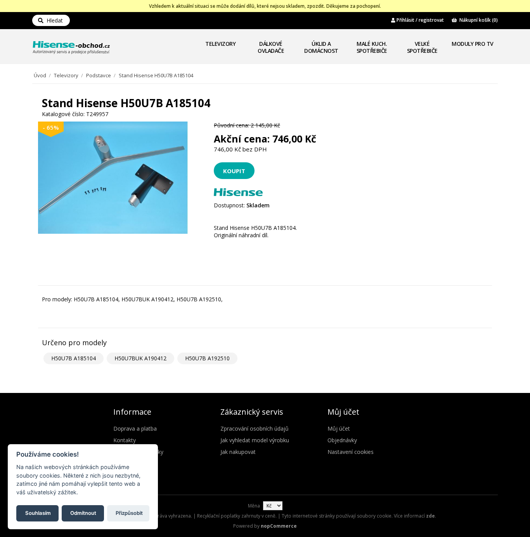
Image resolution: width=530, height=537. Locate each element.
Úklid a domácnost (321, 47)
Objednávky (342, 440)
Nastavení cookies (350, 451)
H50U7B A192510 (207, 358)
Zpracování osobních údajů (254, 428)
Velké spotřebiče (422, 47)
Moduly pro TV (473, 43)
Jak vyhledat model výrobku (254, 440)
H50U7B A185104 (73, 358)
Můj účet (338, 428)
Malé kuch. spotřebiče (372, 47)
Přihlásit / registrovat (419, 20)
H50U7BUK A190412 (140, 358)
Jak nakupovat (238, 451)
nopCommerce (279, 526)
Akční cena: (242, 138)
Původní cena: (231, 125)
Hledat (53, 20)
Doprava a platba (135, 428)
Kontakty (124, 440)
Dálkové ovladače (271, 47)
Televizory (220, 43)
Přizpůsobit (129, 512)
